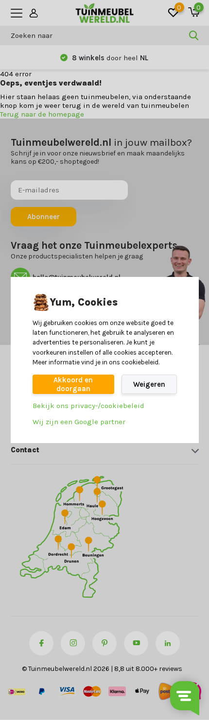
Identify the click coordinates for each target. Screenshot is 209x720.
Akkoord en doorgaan (73, 384)
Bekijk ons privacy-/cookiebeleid (88, 405)
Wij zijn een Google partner (79, 421)
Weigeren (149, 384)
